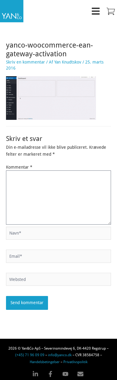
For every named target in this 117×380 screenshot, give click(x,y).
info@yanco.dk (60, 354)
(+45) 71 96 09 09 (29, 354)
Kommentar (19, 167)
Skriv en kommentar (25, 62)
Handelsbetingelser (45, 361)
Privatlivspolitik (75, 361)
